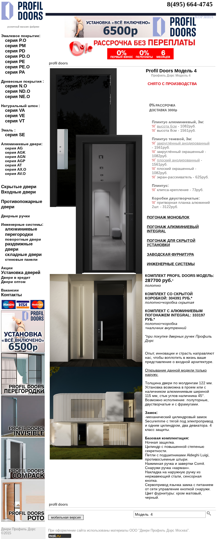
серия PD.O (17, 56)
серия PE (15, 61)
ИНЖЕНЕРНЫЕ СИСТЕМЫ (171, 264)
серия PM (15, 45)
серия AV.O (15, 173)
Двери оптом (13, 282)
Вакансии (10, 290)
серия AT (13, 165)
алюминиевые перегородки (21, 232)
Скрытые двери (18, 186)
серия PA (15, 72)
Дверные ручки (15, 216)
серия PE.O (17, 66)
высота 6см (167, 126)
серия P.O (15, 40)
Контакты (11, 294)
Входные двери (18, 192)
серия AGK (15, 152)
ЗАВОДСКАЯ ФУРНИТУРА (170, 254)
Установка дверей (20, 272)
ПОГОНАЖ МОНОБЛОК (168, 217)
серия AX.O (15, 169)
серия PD (15, 51)
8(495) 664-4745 (190, 4)
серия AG (14, 148)
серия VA (15, 110)
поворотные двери (23, 239)
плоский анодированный (178, 160)
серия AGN (15, 156)
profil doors (58, 63)
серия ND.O (17, 91)
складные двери (23, 254)
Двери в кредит (15, 277)
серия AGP (15, 161)
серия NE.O (17, 96)
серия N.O (16, 86)
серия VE (15, 115)
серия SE (15, 134)
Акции (7, 268)
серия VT (15, 120)
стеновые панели (21, 259)
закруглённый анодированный (183, 143)
